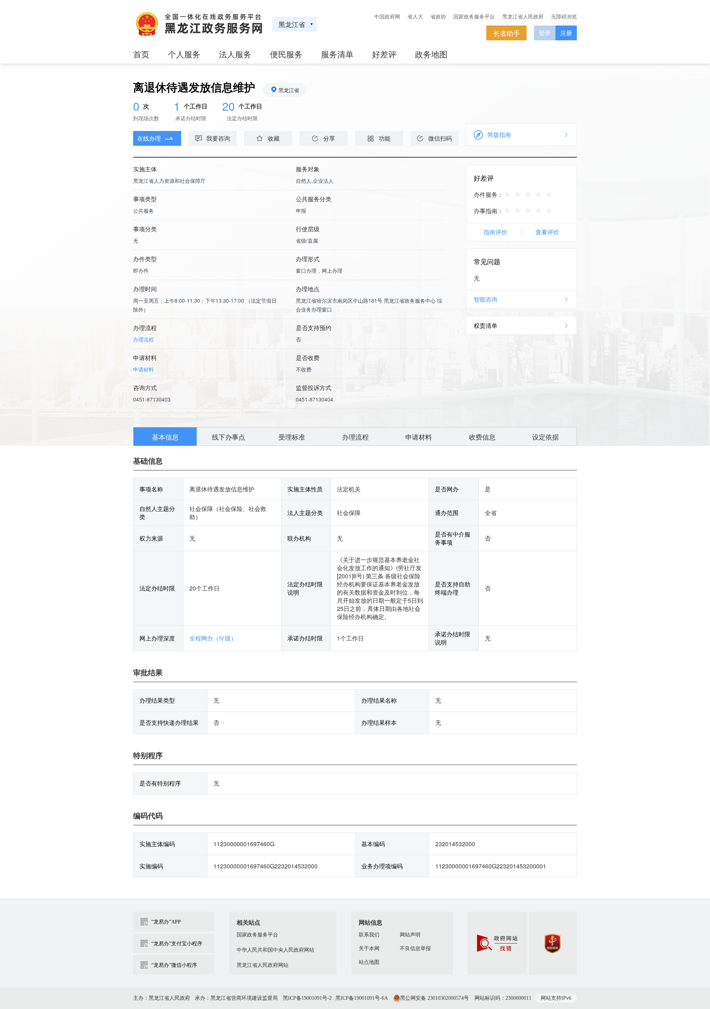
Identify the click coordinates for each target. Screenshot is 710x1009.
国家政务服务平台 (474, 16)
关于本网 (369, 948)
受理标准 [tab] (291, 436)
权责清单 (485, 325)
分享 (329, 138)
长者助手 (506, 33)
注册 (566, 32)
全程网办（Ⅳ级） (213, 638)
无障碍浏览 (564, 16)
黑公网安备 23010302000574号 (434, 998)
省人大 (415, 16)
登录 (545, 32)
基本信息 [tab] (165, 436)
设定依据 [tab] (545, 436)
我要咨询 (218, 138)
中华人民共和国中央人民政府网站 (275, 950)
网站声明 (410, 935)
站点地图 (369, 962)
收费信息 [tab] (482, 436)
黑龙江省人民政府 (523, 16)
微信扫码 (440, 138)
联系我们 (369, 935)
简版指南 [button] (499, 134)
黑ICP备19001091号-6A (361, 998)
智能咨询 (485, 299)
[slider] (529, 194)
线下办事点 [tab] (228, 436)
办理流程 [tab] (355, 436)
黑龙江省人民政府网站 (262, 965)
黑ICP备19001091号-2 (307, 998)
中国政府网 (387, 16)
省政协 (438, 16)
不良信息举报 (415, 948)
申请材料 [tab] (418, 436)
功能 (384, 138)
